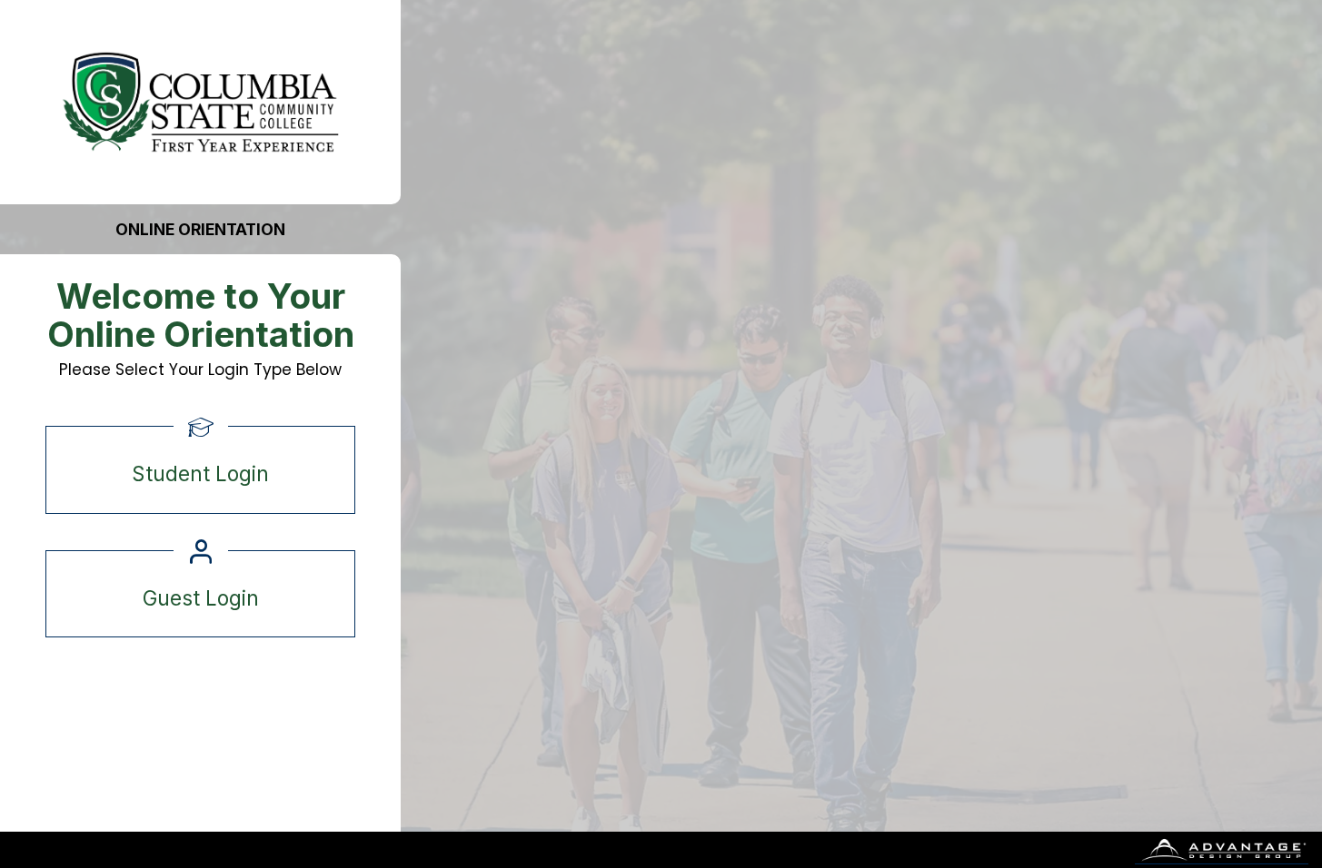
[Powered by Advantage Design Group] (1222, 850)
